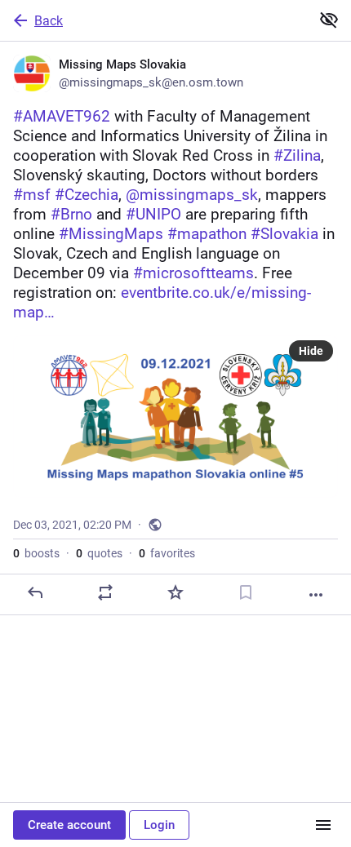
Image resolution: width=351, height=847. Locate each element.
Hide (311, 350)
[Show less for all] (329, 19)
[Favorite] (175, 592)
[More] (316, 595)
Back (48, 21)
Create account (69, 825)
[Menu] (323, 825)
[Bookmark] (245, 592)
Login (159, 825)
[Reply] (35, 592)
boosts (36, 553)
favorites (167, 553)
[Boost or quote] (105, 592)
